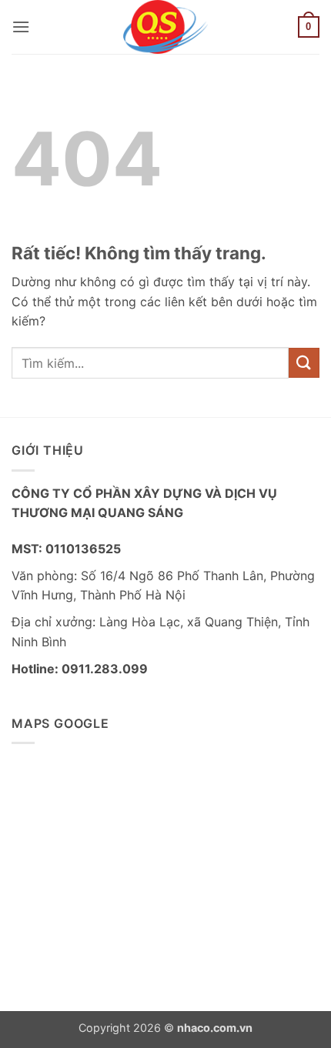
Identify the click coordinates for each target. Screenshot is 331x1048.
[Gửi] (304, 363)
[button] (21, 26)
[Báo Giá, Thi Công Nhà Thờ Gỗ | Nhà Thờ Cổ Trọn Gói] (165, 27)
